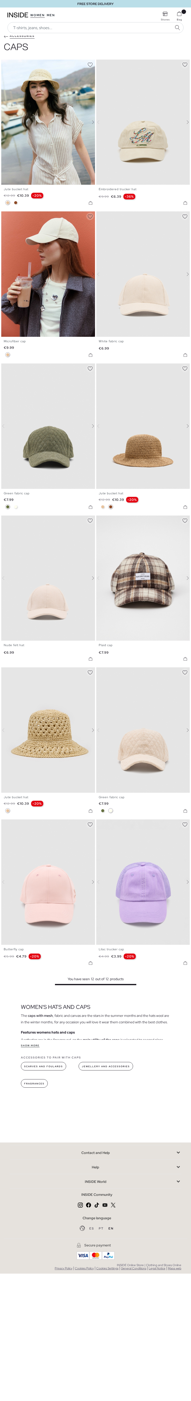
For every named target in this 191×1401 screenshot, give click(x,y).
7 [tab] (21, 215)
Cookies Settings (107, 1268)
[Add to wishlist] (90, 63)
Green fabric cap (17, 493)
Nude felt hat (14, 645)
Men (51, 15)
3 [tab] (11, 64)
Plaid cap (106, 645)
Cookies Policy (84, 1268)
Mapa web (174, 1268)
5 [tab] (16, 215)
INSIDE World (95, 1181)
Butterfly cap (14, 949)
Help (95, 1167)
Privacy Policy (63, 1268)
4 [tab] (13, 64)
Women (37, 15)
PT (102, 1228)
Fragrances (34, 1083)
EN (111, 1228)
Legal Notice (157, 1268)
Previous (6, 122)
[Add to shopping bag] (90, 203)
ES (92, 1228)
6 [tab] (18, 215)
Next (90, 122)
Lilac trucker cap (111, 949)
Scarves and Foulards (43, 1066)
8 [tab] (23, 215)
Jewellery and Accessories (106, 1066)
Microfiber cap (15, 341)
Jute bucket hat (16, 189)
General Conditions (133, 1268)
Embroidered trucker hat (118, 189)
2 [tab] (8, 64)
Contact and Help (95, 1152)
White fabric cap (111, 341)
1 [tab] (6, 64)
